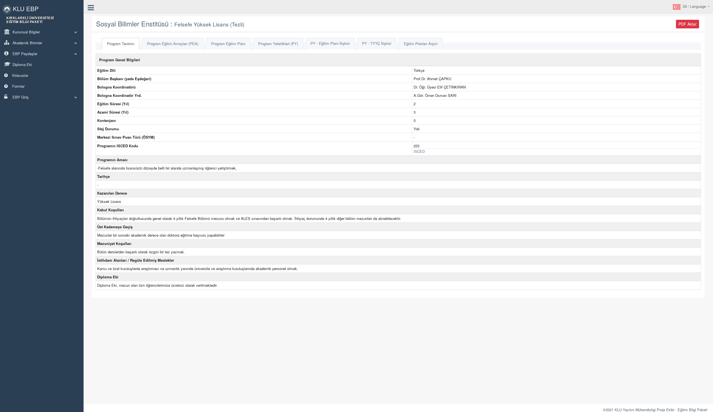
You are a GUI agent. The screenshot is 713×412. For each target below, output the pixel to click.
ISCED (419, 151)
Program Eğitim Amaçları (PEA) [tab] (172, 43)
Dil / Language (695, 6)
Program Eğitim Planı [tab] (228, 43)
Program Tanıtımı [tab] (120, 43)
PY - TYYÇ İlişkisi (376, 43)
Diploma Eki (21, 64)
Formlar (18, 86)
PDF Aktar (687, 24)
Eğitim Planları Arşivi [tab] (421, 43)
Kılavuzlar (19, 75)
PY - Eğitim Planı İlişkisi (330, 43)
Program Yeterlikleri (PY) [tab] (278, 43)
